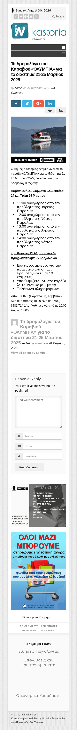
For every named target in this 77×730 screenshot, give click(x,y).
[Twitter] (21, 16)
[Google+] (26, 16)
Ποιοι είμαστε (29, 626)
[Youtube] (31, 16)
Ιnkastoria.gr (28, 714)
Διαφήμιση (28, 630)
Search (59, 16)
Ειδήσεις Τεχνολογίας (38, 651)
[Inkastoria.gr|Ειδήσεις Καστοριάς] (38, 31)
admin (18, 88)
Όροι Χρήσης (47, 630)
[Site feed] (36, 16)
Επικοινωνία (49, 626)
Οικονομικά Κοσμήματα (38, 617)
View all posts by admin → (30, 352)
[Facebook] (15, 16)
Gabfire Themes (34, 722)
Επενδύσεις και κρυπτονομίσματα (38, 662)
